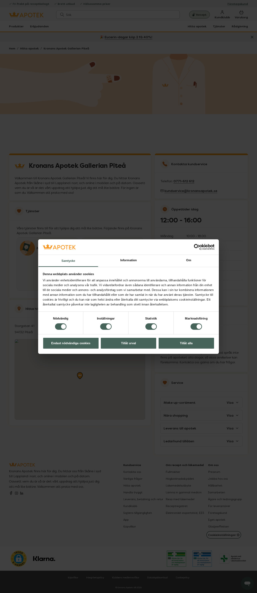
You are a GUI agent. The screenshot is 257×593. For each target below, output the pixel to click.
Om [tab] (188, 260)
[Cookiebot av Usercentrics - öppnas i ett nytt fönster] (196, 247)
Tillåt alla (186, 343)
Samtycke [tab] (68, 260)
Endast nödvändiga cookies (71, 343)
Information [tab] (128, 260)
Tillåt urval (128, 343)
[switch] (106, 326)
